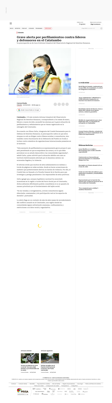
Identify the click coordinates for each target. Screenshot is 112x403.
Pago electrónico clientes (43, 383)
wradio (52, 391)
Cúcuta (21, 33)
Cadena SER (68, 389)
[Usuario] (101, 28)
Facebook (55, 104)
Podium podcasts (52, 394)
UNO (48, 391)
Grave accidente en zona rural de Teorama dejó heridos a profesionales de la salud (30, 368)
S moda (66, 394)
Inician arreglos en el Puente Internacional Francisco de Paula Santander (48, 368)
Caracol (85, 389)
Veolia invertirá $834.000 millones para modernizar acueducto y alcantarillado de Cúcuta (91, 173)
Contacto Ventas (23, 383)
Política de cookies (39, 385)
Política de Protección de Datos (93, 383)
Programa (82, 24)
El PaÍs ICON (59, 394)
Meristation (81, 394)
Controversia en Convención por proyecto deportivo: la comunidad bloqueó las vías (89, 159)
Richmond (36, 394)
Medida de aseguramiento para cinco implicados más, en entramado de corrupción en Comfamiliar (90, 121)
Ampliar (67, 51)
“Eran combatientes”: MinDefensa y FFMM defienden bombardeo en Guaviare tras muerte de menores (90, 99)
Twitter (59, 104)
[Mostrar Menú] (11, 23)
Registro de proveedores (69, 383)
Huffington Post (39, 391)
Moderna (44, 394)
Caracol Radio (56, 23)
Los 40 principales (44, 389)
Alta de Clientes (56, 383)
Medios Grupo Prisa (23, 394)
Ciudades (31, 28)
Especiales (48, 28)
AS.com (74, 389)
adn (79, 389)
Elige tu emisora (95, 24)
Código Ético (74, 385)
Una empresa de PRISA (23, 390)
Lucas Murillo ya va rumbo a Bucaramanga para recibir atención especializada (90, 150)
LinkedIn (63, 104)
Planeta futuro (78, 391)
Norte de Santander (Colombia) (37, 212)
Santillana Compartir (60, 389)
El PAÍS (36, 389)
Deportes (17, 28)
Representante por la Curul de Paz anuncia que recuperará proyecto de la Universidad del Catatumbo (91, 181)
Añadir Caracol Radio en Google (30, 110)
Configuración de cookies (52, 385)
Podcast (24, 28)
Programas (39, 28)
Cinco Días (59, 391)
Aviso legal (80, 383)
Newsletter (98, 28)
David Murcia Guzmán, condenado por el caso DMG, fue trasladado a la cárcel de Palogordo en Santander (91, 88)
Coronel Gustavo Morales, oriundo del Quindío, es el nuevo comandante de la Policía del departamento (91, 133)
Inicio (11, 28)
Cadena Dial (65, 391)
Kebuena (85, 391)
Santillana (51, 389)
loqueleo (73, 394)
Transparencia (65, 385)
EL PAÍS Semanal (71, 391)
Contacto (13, 383)
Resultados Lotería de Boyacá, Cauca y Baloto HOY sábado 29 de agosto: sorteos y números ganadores (91, 110)
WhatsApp (67, 104)
